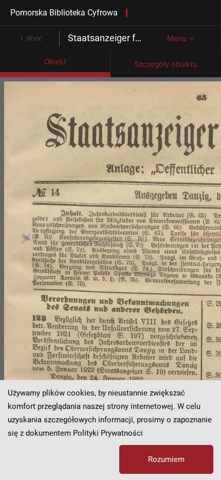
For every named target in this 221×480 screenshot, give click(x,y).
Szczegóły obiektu (166, 64)
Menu (176, 38)
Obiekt (55, 61)
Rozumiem (166, 459)
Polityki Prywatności (108, 433)
